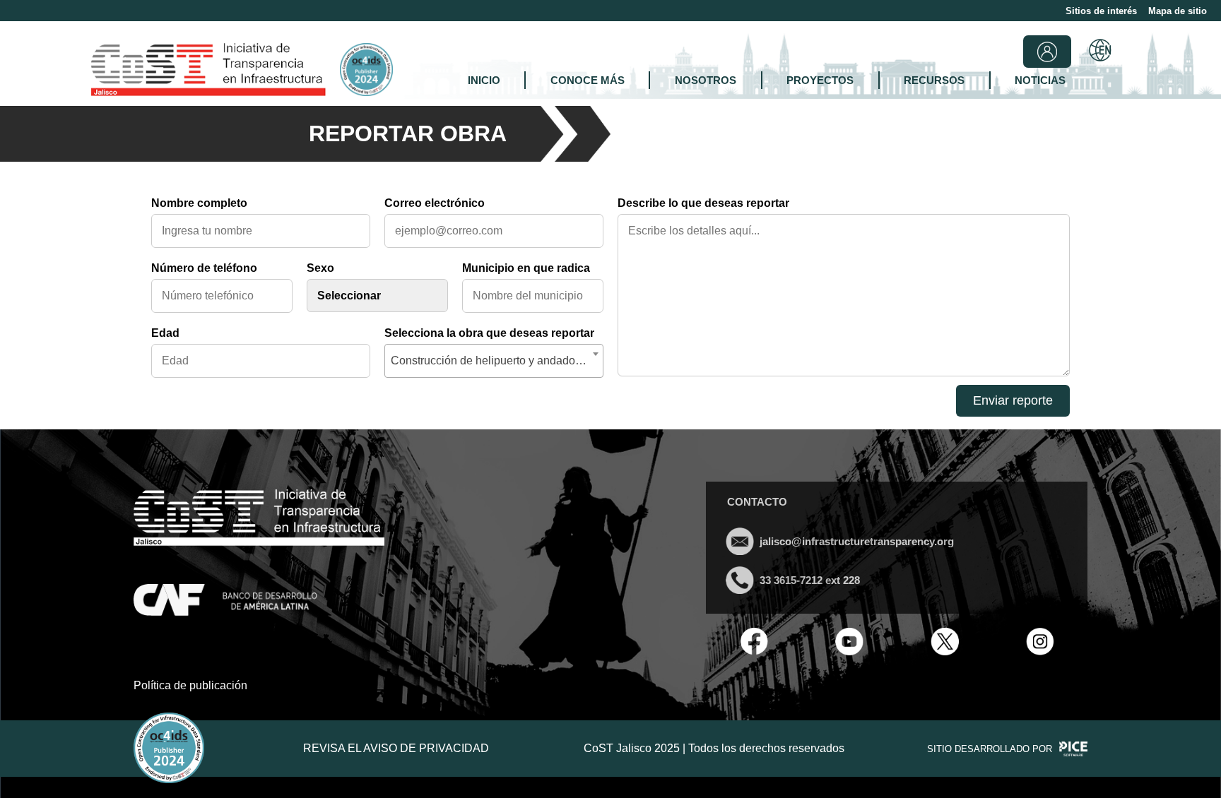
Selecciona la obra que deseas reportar (489, 333)
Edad (165, 333)
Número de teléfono (204, 268)
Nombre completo (199, 203)
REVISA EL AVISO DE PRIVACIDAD (396, 748)
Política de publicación (190, 685)
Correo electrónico (434, 203)
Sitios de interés (1101, 11)
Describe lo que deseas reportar (703, 203)
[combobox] (493, 361)
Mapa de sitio (1177, 11)
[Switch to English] (1100, 51)
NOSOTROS (705, 80)
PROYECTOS (820, 80)
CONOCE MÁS (587, 80)
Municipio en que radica (526, 268)
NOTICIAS (1040, 80)
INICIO (484, 80)
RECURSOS (934, 80)
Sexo (320, 268)
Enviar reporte (1013, 400)
